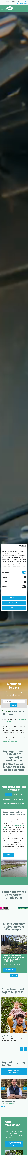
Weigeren (14, 607)
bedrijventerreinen (13, 722)
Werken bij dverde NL (10, 1)
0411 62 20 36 (23, 3)
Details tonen (19, 593)
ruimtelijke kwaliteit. (10, 741)
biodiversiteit (21, 739)
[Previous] (12, 975)
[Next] (16, 975)
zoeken (13, 705)
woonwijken (22, 720)
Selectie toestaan (14, 602)
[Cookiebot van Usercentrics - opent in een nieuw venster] (19, 546)
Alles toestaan (14, 597)
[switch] (24, 577)
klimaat (6, 739)
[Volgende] (25, 1049)
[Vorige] (21, 1049)
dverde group (21, 1)
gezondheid (12, 739)
